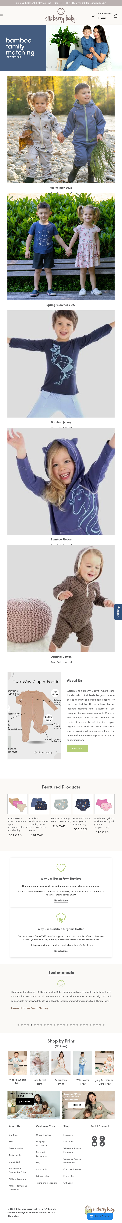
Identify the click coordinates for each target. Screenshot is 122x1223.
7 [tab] (38, 1025)
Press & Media (16, 1148)
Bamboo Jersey (61, 422)
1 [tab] (18, 1025)
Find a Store (69, 1175)
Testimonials (15, 1155)
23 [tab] (90, 1025)
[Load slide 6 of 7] (70, 67)
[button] (93, 15)
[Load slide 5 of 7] (65, 67)
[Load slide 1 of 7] (46, 67)
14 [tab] (61, 1025)
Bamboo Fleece (61, 539)
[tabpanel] (61, 995)
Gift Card (68, 1182)
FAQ (38, 1162)
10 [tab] (48, 1025)
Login (103, 17)
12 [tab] (54, 1025)
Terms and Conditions (46, 1182)
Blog (11, 1141)
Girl (59, 662)
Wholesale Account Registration (72, 1150)
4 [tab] (28, 1025)
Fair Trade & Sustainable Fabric (18, 1170)
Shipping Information (41, 1143)
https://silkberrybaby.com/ (30, 1208)
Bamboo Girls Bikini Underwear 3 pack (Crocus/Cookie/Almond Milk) (17, 824)
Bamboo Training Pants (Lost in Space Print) (82, 821)
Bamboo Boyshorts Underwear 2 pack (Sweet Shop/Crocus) (104, 823)
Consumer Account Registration (72, 1160)
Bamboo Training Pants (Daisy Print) (61, 820)
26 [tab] (100, 1025)
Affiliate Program (17, 1178)
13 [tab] (58, 1025)
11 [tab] (51, 1025)
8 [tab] (41, 1025)
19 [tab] (77, 1025)
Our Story (13, 1134)
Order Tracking (43, 1134)
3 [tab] (25, 1025)
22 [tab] (87, 1025)
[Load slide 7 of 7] (75, 67)
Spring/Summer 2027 (61, 305)
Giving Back (14, 1161)
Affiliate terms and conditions (18, 1187)
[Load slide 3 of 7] (56, 67)
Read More (77, 748)
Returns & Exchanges (41, 1154)
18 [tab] (74, 1025)
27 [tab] (103, 1025)
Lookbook (68, 1134)
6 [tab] (35, 1025)
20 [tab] (81, 1025)
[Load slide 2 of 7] (51, 67)
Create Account (104, 13)
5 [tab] (31, 1025)
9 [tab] (45, 1025)
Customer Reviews (72, 1169)
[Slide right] (117, 817)
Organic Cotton (61, 656)
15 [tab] (64, 1025)
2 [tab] (22, 1025)
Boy (52, 662)
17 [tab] (71, 1025)
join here (24, 1101)
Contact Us (41, 1169)
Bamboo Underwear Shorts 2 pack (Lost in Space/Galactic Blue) (39, 824)
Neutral (67, 662)
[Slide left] (4, 817)
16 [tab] (67, 1025)
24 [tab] (94, 1025)
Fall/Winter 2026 (61, 187)
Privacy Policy (42, 1175)
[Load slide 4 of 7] (61, 67)
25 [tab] (97, 1025)
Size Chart (68, 1141)
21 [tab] (84, 1025)
